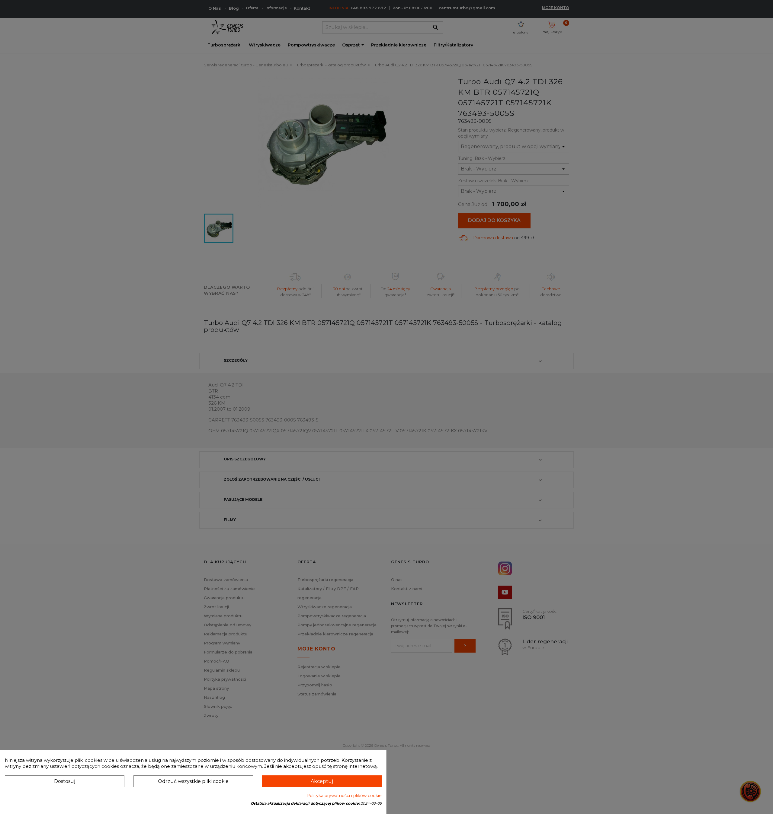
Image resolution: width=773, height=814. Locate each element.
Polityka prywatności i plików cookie (344, 795)
